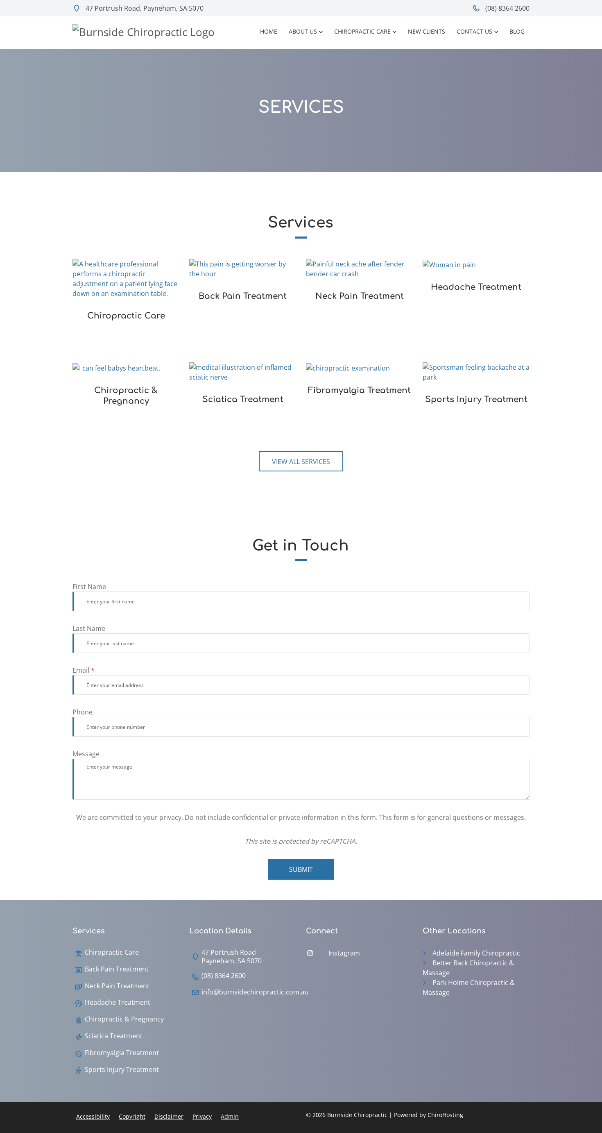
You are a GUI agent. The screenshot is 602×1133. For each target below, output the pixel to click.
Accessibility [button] (93, 1116)
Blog (517, 31)
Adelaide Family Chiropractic (476, 953)
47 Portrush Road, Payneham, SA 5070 (144, 8)
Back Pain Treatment (117, 969)
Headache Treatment (117, 1002)
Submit (301, 869)
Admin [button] (230, 1116)
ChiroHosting (445, 1115)
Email (83, 670)
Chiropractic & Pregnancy (124, 1019)
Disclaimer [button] (168, 1116)
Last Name (88, 628)
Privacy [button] (202, 1116)
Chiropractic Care (362, 31)
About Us (303, 31)
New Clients (426, 31)
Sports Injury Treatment (122, 1069)
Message (86, 753)
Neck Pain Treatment (117, 986)
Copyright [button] (132, 1116)
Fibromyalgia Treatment (122, 1053)
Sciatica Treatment (114, 1036)
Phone (82, 712)
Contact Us (474, 31)
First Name (89, 586)
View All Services (301, 461)
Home (268, 31)
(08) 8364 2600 (507, 8)
